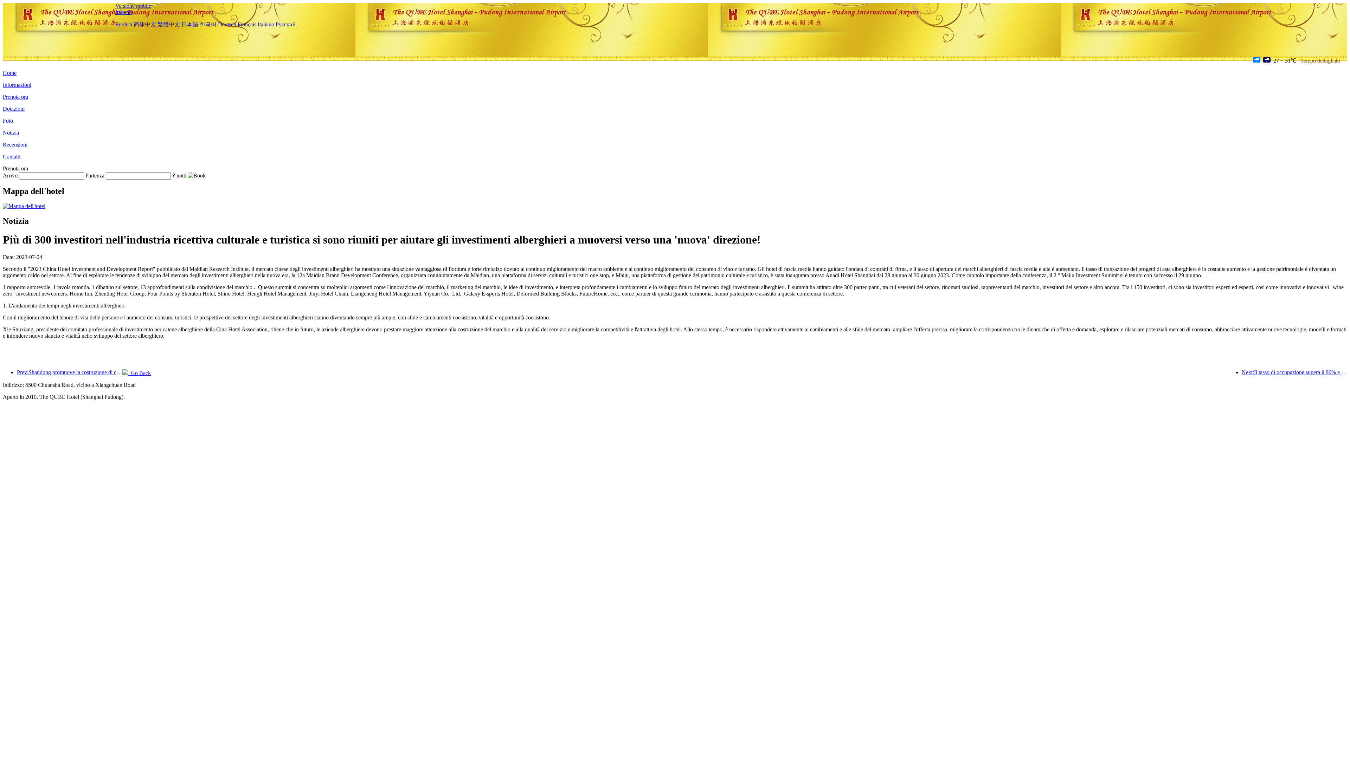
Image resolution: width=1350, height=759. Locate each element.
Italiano (123, 12)
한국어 (208, 24)
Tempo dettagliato (1320, 61)
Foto (8, 121)
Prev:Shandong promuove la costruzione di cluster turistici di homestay (69, 372)
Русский (286, 24)
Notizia (11, 133)
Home (10, 73)
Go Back (139, 373)
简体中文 (145, 24)
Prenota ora (15, 97)
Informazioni (17, 85)
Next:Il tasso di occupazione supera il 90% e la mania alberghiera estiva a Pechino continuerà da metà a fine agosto (1294, 372)
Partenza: (95, 176)
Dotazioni (14, 109)
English (123, 24)
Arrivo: (11, 176)
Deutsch (227, 24)
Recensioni (15, 145)
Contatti (11, 157)
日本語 (189, 24)
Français (247, 24)
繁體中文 (169, 24)
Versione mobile (133, 6)
